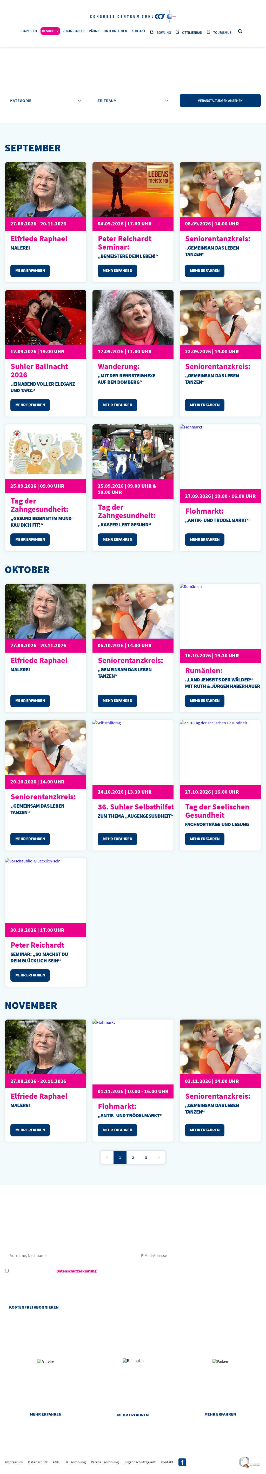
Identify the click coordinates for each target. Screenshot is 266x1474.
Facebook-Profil (182, 1462)
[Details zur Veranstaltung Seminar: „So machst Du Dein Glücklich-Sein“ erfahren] (53, 890)
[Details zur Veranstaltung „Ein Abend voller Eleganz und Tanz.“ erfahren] (45, 317)
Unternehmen (115, 31)
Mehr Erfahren (30, 270)
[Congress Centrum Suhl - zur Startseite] (133, 16)
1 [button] (120, 1157)
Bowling (164, 32)
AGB (56, 1462)
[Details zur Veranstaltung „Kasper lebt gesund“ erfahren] (133, 451)
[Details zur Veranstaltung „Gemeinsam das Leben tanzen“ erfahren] (220, 189)
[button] (107, 1157)
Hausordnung (75, 1462)
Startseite (29, 31)
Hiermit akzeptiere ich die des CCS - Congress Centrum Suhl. (84, 1271)
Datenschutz (38, 1462)
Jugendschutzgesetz (140, 1462)
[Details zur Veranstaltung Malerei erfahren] (45, 189)
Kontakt (138, 31)
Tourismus (222, 32)
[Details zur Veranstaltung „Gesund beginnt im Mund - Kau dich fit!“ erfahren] (45, 451)
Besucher (50, 31)
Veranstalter (74, 31)
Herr (40, 1239)
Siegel (249, 1462)
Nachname (67, 1255)
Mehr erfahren (46, 1414)
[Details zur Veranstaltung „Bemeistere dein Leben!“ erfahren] (133, 189)
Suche (240, 31)
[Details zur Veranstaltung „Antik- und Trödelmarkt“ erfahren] (140, 1052)
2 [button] (133, 1157)
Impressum (14, 1462)
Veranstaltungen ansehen (220, 100)
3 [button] (146, 1157)
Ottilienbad (192, 32)
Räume (94, 31)
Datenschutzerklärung (76, 1271)
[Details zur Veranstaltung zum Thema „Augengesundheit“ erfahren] (140, 752)
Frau (17, 1239)
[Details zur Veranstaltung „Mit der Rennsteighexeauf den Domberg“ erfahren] (133, 317)
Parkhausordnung (105, 1462)
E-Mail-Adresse (198, 1255)
